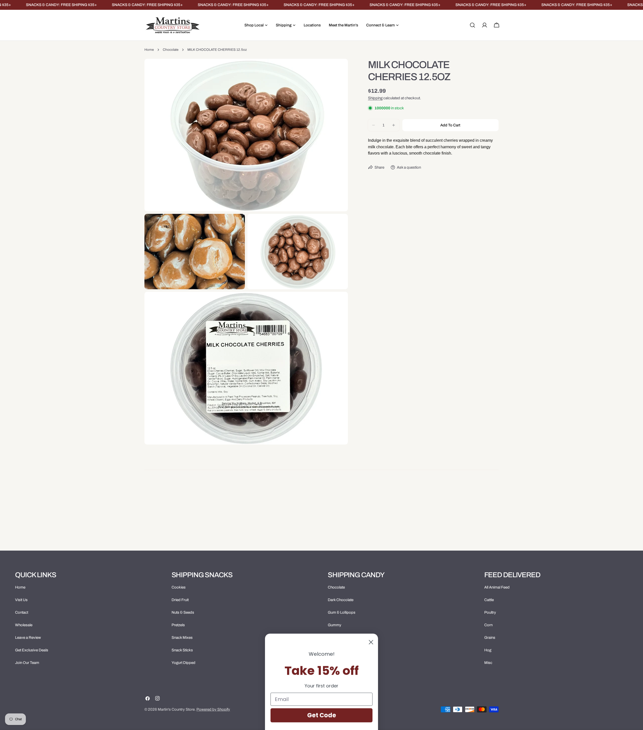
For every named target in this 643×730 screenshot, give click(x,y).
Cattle (489, 600)
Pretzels (178, 625)
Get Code (321, 684)
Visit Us (21, 600)
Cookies (179, 587)
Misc (488, 663)
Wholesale (23, 625)
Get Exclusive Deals (31, 650)
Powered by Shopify (213, 709)
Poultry (490, 612)
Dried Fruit (180, 600)
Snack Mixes (182, 638)
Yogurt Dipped (183, 663)
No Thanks (321, 701)
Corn (488, 625)
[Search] (472, 25)
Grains (489, 638)
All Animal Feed (497, 587)
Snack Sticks (182, 650)
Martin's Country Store (176, 709)
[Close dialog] (371, 611)
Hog (487, 650)
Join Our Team (27, 663)
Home (149, 50)
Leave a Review (28, 638)
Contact (21, 612)
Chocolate (170, 50)
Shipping (375, 98)
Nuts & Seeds (183, 612)
